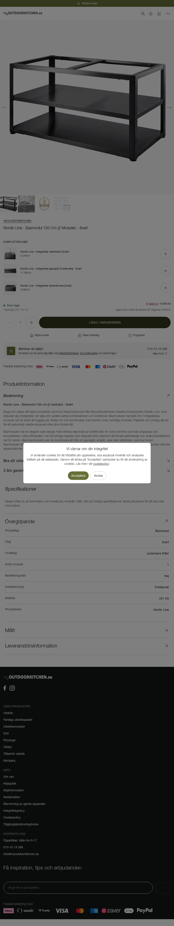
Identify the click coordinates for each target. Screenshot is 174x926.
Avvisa (98, 475)
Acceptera (78, 475)
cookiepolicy (101, 464)
